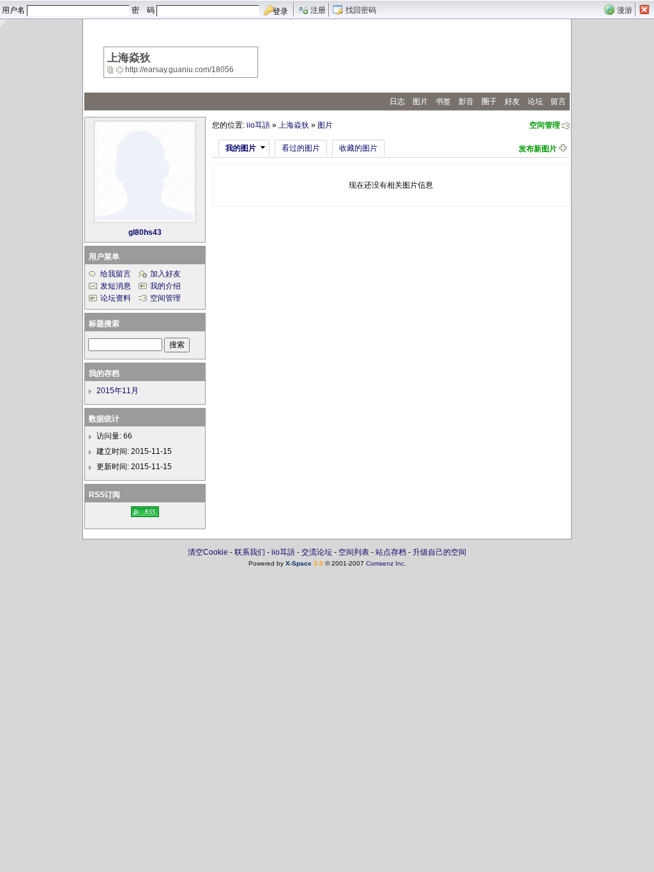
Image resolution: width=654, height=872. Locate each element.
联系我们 (249, 552)
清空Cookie (208, 552)
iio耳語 (258, 125)
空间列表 (353, 552)
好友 (512, 101)
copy (111, 69)
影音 (466, 101)
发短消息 (115, 286)
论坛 (535, 101)
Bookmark (120, 69)
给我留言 (115, 273)
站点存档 (391, 552)
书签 (443, 101)
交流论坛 (316, 552)
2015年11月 (117, 390)
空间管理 (544, 125)
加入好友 (165, 273)
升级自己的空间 (439, 552)
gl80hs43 (145, 232)
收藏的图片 (358, 148)
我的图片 (240, 148)
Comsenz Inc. (386, 563)
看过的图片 (301, 148)
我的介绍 (165, 286)
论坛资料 (115, 298)
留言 (558, 101)
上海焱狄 (293, 125)
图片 (420, 101)
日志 (397, 101)
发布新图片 (538, 148)
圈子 (489, 101)
